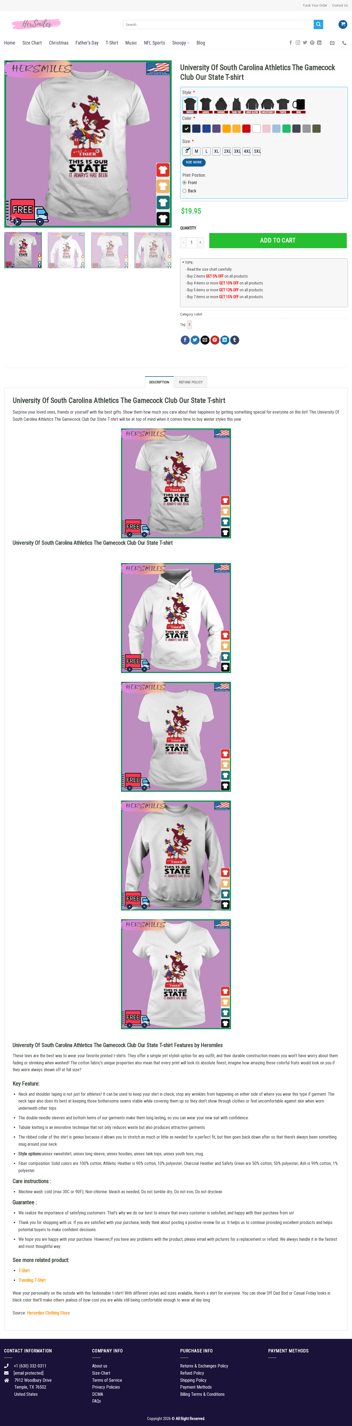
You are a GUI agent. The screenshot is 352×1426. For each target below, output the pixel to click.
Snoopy (179, 43)
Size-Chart (101, 1373)
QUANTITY (189, 228)
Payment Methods (196, 1387)
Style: (188, 92)
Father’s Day (87, 43)
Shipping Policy (193, 1380)
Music (131, 43)
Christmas (58, 43)
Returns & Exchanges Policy (204, 1366)
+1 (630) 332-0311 (30, 1366)
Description (159, 382)
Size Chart (32, 43)
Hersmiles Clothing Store (48, 1313)
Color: (188, 118)
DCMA (97, 1394)
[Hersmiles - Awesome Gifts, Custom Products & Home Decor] (59, 24)
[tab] (159, 382)
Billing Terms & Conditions (202, 1394)
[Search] (318, 24)
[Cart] (343, 24)
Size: (188, 141)
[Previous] (14, 144)
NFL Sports (154, 43)
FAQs (96, 1401)
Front (192, 182)
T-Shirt (112, 43)
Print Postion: (194, 175)
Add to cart (278, 240)
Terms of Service (107, 1380)
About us (99, 1366)
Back (192, 190)
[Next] (162, 144)
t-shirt (198, 314)
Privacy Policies (106, 1387)
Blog (201, 43)
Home (9, 43)
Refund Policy (191, 382)
